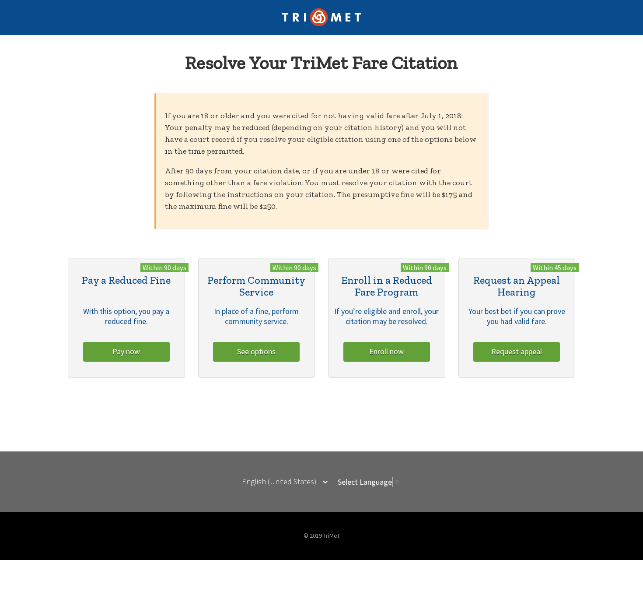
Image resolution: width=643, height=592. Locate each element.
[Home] (322, 24)
